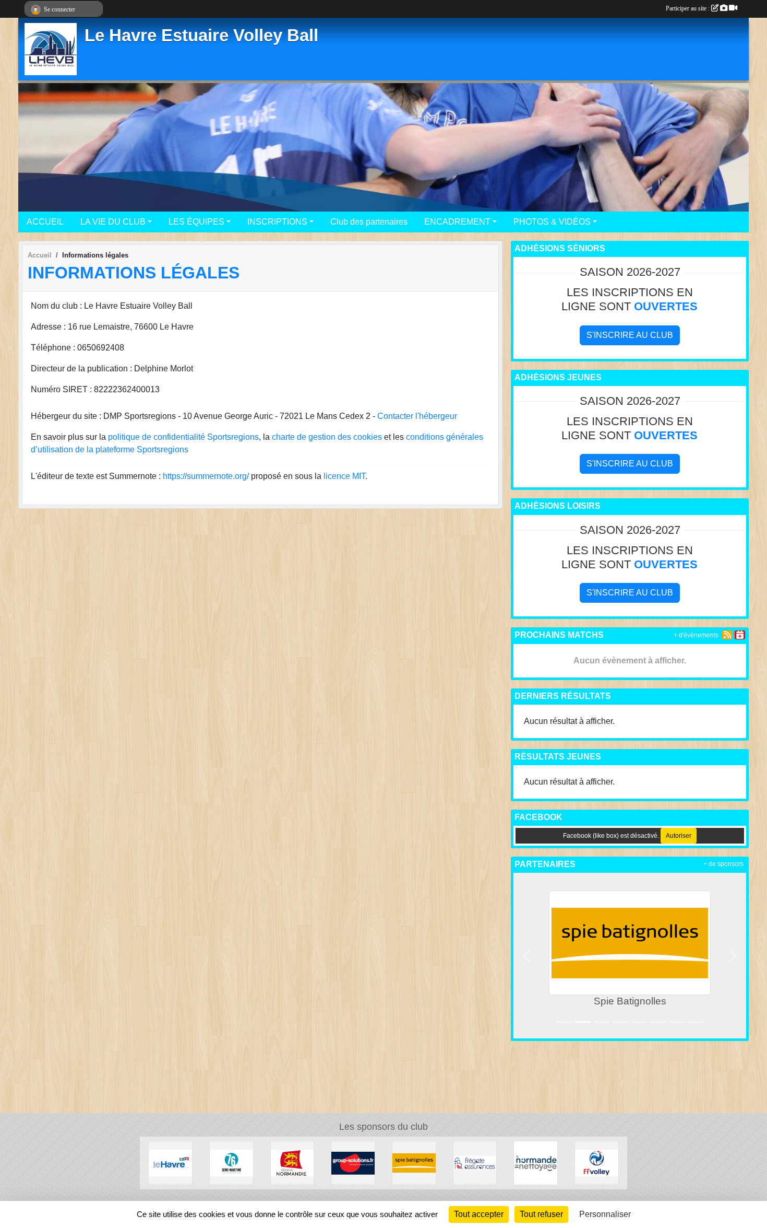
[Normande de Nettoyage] (535, 1162)
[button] (527, 955)
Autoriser (678, 835)
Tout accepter (479, 1214)
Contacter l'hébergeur (417, 416)
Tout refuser (541, 1214)
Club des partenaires (369, 221)
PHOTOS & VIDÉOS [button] (552, 221)
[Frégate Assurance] (475, 1162)
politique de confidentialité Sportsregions (183, 436)
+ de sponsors (723, 864)
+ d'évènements (696, 635)
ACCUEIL (45, 221)
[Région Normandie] (292, 1162)
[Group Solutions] (353, 1162)
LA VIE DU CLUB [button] (113, 221)
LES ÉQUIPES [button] (196, 221)
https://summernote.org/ (206, 476)
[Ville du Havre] (170, 1162)
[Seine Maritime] (231, 1162)
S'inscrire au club (629, 335)
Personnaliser (605, 1214)
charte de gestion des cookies (327, 436)
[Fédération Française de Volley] (596, 1162)
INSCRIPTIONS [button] (277, 221)
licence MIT (344, 476)
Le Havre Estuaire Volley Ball (201, 35)
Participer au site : (688, 8)
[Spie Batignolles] (414, 1162)
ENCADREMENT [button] (457, 221)
